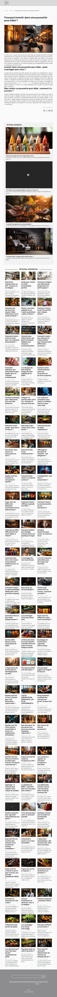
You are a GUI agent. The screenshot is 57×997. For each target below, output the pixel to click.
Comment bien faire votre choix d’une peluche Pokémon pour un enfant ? (11, 562)
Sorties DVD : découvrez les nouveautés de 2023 (10, 643)
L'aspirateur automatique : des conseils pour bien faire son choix (44, 842)
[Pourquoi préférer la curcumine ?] (44, 918)
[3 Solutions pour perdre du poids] (12, 918)
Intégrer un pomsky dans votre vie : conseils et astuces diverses (28, 400)
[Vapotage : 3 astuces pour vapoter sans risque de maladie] (12, 778)
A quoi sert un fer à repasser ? (28, 870)
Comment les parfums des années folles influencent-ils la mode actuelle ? (11, 312)
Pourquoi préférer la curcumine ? (44, 926)
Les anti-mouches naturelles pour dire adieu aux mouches (44, 561)
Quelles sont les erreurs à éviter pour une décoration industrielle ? (11, 699)
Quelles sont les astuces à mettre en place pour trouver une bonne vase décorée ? (12, 761)
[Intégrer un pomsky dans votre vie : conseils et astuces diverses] (28, 391)
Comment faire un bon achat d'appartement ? (12, 618)
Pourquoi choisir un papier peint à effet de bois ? (19, 256)
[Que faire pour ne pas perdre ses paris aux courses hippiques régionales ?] (28, 719)
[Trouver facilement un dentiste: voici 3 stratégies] (28, 892)
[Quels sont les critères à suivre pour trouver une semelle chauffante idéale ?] (12, 862)
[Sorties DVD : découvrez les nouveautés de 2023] (12, 633)
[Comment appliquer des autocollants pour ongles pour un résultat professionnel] (12, 361)
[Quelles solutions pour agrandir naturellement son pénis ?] (12, 806)
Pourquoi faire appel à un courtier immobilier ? (19, 224)
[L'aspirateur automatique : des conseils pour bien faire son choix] (44, 832)
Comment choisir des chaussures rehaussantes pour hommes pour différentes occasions (44, 341)
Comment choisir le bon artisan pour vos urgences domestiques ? (12, 339)
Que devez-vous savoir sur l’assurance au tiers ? (11, 453)
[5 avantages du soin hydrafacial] (28, 551)
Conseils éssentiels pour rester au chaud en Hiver (44, 533)
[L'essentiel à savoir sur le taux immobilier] (28, 832)
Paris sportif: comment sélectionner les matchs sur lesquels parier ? (43, 953)
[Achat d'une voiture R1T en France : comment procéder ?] (44, 581)
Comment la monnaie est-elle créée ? (11, 901)
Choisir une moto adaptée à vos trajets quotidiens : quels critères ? (28, 311)
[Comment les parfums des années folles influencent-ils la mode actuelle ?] (12, 301)
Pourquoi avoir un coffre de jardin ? (28, 950)
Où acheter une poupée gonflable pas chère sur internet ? (22, 190)
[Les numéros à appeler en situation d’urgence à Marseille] (44, 750)
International (22, 982)
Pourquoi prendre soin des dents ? (28, 669)
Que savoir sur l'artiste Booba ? (27, 589)
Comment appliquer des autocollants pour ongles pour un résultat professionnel (12, 372)
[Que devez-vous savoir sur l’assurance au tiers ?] (12, 443)
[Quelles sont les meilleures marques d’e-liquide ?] (12, 469)
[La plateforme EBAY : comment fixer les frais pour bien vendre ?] (28, 778)
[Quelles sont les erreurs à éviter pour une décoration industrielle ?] (12, 689)
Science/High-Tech (37, 983)
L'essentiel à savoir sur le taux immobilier (28, 841)
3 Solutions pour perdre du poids (11, 926)
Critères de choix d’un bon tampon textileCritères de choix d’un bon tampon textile (28, 644)
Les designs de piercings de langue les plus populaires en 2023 (27, 371)
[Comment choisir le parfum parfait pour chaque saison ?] (44, 301)
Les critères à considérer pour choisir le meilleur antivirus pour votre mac (44, 401)
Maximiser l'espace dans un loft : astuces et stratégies (11, 285)
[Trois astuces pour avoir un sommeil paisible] (28, 806)
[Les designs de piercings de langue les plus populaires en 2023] (28, 361)
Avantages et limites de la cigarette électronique (42, 643)
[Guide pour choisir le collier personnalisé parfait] (28, 275)
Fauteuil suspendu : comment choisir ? (44, 901)
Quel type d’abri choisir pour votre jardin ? (28, 427)
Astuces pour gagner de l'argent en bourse (44, 670)
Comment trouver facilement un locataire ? (44, 871)
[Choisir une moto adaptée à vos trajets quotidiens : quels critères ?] (28, 301)
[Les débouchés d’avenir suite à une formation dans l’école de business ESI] (44, 778)
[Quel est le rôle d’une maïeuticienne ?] (28, 443)
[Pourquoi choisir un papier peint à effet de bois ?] (29, 241)
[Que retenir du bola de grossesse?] (44, 719)
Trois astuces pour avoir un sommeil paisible (28, 815)
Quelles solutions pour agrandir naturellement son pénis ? (12, 816)
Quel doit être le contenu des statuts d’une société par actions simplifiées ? (11, 843)
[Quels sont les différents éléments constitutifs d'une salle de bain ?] (12, 495)
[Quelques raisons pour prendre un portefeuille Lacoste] (44, 806)
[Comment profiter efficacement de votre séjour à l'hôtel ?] (12, 523)
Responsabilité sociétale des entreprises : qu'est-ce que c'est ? (44, 699)
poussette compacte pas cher (24, 83)
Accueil (6, 10)
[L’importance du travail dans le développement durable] (12, 661)
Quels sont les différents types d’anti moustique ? (44, 618)
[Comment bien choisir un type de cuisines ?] (28, 469)
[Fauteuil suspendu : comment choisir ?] (44, 892)
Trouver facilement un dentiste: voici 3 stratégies (27, 901)
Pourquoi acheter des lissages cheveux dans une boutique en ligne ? (28, 534)
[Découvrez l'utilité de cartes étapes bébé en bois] (29, 140)
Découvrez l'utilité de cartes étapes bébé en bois (20, 156)
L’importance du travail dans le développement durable (11, 671)
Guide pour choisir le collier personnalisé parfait (28, 285)
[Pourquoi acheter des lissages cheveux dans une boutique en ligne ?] (28, 523)
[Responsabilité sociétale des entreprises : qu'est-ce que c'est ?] (44, 689)
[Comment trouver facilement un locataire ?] (44, 862)
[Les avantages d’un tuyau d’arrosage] (28, 918)
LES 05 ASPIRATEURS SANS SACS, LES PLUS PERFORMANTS (27, 699)
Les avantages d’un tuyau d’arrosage (26, 927)
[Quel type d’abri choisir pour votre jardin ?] (28, 419)
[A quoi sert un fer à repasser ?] (28, 862)
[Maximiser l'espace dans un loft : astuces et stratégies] (12, 275)
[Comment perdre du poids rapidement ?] (44, 419)
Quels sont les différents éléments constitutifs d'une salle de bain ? (12, 506)
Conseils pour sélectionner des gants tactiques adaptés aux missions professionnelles (27, 341)
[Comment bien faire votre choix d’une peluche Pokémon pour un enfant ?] (12, 551)
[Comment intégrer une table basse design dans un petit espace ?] (44, 275)
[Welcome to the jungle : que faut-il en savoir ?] (12, 419)
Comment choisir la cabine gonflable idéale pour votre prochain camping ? (12, 591)
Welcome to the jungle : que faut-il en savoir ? (12, 427)
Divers (11, 10)
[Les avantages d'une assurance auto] (28, 609)
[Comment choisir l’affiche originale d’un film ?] (28, 495)
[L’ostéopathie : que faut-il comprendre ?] (44, 469)
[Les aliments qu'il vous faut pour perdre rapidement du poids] (12, 942)
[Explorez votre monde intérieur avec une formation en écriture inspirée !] (44, 361)
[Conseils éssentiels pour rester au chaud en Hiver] (44, 523)
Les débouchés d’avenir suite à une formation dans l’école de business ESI (43, 789)
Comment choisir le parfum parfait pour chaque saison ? (44, 311)
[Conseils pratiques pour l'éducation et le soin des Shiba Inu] (12, 391)
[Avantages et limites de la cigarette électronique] (44, 633)
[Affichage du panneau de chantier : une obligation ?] (44, 443)
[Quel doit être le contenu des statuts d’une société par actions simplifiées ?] (12, 832)
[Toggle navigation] (6, 2)
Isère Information (28, 992)
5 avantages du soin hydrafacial (27, 559)
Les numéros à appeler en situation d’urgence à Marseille (43, 761)
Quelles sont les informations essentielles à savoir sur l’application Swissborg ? (11, 730)
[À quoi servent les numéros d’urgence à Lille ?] (28, 750)
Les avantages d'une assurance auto (27, 618)
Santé (29, 982)
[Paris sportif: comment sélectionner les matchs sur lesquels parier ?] (44, 942)
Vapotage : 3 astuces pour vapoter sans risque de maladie (12, 788)
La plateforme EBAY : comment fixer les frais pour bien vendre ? (28, 788)
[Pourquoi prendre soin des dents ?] (28, 661)
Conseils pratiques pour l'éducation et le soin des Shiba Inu (12, 400)
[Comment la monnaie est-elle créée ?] (12, 892)
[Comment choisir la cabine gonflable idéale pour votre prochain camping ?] (12, 581)
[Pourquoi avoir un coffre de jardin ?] (28, 942)
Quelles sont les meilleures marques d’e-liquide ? (11, 479)
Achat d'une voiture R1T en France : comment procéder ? (44, 590)
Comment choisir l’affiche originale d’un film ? (28, 504)
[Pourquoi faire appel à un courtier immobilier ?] (29, 208)
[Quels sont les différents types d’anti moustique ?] (44, 609)
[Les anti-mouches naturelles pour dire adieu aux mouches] (44, 551)
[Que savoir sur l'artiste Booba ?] (28, 581)
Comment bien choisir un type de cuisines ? (28, 478)
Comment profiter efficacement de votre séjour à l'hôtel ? (12, 533)
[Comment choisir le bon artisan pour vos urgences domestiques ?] (12, 329)
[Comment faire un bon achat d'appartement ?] (12, 609)
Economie (13, 982)
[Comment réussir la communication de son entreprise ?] (44, 495)
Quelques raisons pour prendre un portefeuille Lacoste (44, 816)
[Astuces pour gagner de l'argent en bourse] (44, 661)
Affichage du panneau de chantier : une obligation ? (42, 453)
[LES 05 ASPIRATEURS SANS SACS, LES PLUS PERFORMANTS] (28, 689)
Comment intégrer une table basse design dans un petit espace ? (44, 285)
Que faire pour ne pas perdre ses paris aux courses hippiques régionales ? (28, 729)
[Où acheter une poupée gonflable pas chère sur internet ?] (29, 174)
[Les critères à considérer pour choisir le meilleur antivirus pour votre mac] (44, 391)
